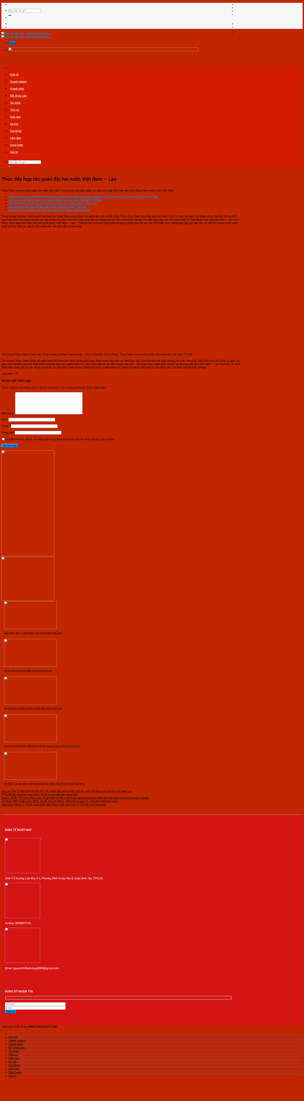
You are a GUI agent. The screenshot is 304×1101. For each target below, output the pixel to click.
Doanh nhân (17, 88)
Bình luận (7, 413)
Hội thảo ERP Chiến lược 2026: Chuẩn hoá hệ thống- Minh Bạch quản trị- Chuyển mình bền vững (59, 801)
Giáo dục (15, 117)
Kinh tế (14, 74)
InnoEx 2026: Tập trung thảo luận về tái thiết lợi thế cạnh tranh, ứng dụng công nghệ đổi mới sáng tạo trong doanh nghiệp (74, 798)
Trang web (7, 432)
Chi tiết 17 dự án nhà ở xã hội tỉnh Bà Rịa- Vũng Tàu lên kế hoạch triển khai (44, 783)
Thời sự (14, 110)
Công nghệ (16, 145)
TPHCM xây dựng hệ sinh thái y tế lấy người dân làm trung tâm (39, 794)
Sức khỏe (16, 131)
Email (5, 426)
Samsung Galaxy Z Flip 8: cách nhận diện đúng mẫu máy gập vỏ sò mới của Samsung (53, 804)
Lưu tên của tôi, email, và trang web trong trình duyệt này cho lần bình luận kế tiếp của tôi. (60, 439)
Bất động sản (18, 95)
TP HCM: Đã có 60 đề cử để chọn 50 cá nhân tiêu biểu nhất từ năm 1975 (52, 203)
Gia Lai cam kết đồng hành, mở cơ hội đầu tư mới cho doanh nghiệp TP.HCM (54, 200)
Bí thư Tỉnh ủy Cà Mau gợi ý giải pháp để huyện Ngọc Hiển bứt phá (48, 210)
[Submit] (9, 15)
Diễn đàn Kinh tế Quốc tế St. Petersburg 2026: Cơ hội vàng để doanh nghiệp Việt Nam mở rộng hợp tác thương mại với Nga (83, 196)
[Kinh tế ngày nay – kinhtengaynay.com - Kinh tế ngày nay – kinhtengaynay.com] (25, 35)
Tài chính (15, 103)
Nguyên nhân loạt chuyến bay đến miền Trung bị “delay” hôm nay (47, 206)
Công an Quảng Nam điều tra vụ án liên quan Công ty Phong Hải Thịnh (42, 746)
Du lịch (14, 124)
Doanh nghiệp (18, 81)
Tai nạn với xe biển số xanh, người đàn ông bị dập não (33, 708)
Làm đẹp (15, 138)
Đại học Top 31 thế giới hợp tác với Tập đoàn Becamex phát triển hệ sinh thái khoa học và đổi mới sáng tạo (66, 791)
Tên (4, 419)
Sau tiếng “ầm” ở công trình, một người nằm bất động (33, 633)
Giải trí (14, 152)
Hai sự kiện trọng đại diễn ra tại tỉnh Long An (28, 670)
